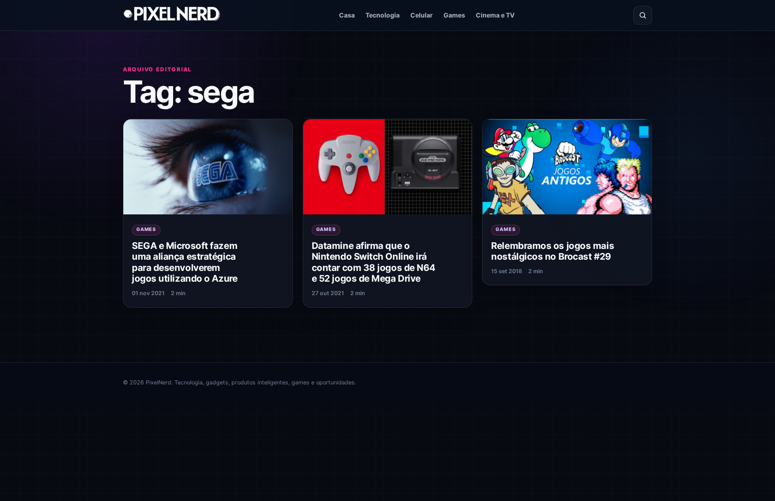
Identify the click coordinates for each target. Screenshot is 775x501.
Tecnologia (383, 15)
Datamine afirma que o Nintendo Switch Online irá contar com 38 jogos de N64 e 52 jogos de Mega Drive (373, 262)
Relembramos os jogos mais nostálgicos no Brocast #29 (552, 251)
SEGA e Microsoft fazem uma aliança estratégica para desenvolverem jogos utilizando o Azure (184, 262)
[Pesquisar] (642, 15)
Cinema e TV (495, 15)
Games (454, 15)
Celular (421, 15)
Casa (347, 15)
